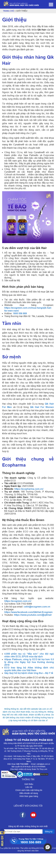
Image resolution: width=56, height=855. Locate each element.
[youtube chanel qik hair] (33, 815)
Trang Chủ (8, 11)
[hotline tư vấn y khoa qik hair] (28, 840)
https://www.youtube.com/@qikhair (33, 615)
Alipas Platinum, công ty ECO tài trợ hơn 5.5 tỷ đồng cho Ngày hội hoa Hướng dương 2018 (29, 662)
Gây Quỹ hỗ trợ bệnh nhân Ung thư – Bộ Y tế (28, 673)
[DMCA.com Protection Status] (41, 774)
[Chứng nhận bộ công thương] (25, 774)
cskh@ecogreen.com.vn (37, 606)
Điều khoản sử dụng (29, 793)
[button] (48, 847)
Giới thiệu (28, 784)
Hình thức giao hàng (29, 796)
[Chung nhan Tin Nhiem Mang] (9, 774)
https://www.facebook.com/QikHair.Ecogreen (28, 612)
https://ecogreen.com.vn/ (17, 601)
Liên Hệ (28, 787)
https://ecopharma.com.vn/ (28, 489)
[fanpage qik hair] (23, 815)
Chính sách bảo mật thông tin (28, 790)
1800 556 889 (20, 313)
